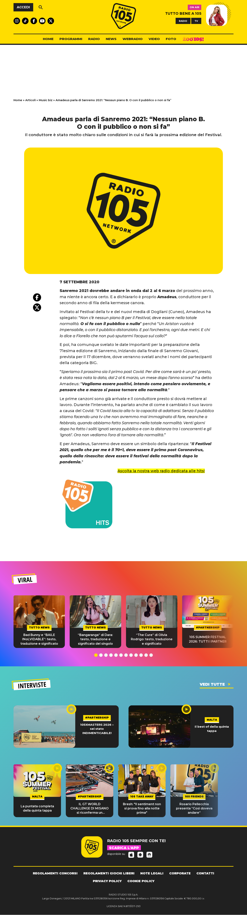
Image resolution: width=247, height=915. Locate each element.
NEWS (111, 39)
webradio (133, 39)
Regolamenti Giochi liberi (108, 873)
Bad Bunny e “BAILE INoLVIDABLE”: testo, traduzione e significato (39, 639)
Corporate (180, 873)
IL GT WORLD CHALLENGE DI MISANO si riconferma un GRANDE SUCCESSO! (89, 808)
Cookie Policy (140, 881)
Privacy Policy (107, 881)
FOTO (171, 39)
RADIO (183, 20)
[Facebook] (37, 297)
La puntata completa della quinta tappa (37, 808)
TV (196, 20)
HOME (48, 39)
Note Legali (151, 873)
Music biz (45, 100)
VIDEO (154, 39)
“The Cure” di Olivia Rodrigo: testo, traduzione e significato (152, 639)
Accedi (23, 7)
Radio (94, 39)
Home (18, 100)
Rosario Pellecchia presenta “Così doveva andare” (194, 808)
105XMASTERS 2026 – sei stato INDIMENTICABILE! (97, 729)
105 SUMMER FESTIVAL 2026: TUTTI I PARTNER (208, 639)
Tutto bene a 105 (183, 13)
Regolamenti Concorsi (55, 873)
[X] (37, 307)
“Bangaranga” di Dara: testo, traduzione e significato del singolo (95, 639)
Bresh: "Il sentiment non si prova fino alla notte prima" (142, 808)
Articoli (30, 100)
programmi (70, 39)
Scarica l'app (124, 848)
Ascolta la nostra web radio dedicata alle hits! (161, 471)
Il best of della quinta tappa (212, 728)
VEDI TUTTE (212, 684)
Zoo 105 (193, 39)
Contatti (205, 873)
